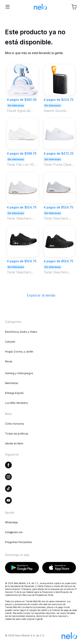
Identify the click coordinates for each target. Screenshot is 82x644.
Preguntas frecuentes (18, 542)
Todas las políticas (16, 433)
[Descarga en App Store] (59, 567)
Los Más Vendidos (16, 402)
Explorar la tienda (41, 295)
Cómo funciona (14, 423)
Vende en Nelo (14, 443)
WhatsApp (11, 522)
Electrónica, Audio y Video (21, 331)
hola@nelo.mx (14, 532)
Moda (8, 361)
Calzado (10, 341)
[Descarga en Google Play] (22, 567)
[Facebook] (8, 465)
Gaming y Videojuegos (19, 373)
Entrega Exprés (14, 393)
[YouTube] (8, 500)
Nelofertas (11, 383)
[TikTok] (8, 488)
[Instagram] (8, 476)
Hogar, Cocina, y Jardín (19, 351)
